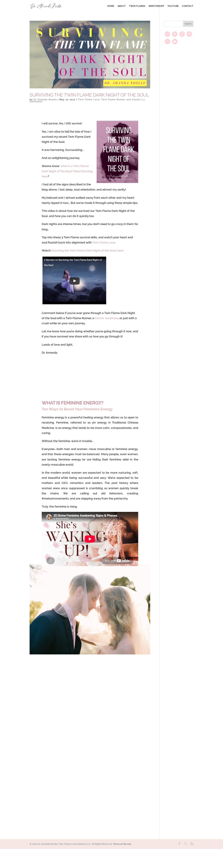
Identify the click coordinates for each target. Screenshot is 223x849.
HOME (110, 6)
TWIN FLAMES (137, 6)
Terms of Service (122, 844)
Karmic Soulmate (106, 318)
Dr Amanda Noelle (45, 99)
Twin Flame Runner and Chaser (121, 99)
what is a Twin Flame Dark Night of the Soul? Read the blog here (67, 171)
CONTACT (187, 6)
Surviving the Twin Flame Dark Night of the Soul (89, 95)
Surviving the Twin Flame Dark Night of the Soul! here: (87, 250)
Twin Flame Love (89, 99)
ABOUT (122, 6)
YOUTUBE (173, 6)
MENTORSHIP (156, 6)
